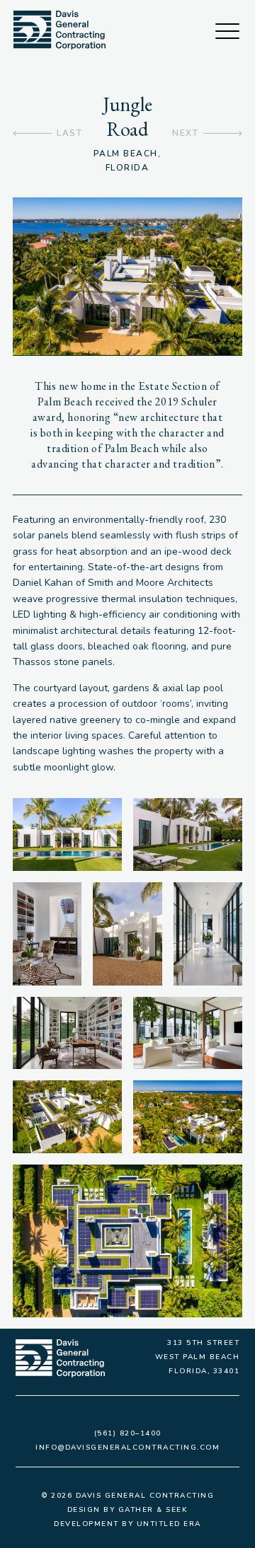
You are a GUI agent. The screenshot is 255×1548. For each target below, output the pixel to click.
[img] (59, 30)
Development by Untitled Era (127, 1524)
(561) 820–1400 (128, 1433)
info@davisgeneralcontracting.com (127, 1447)
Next (185, 133)
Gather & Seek (153, 1510)
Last (69, 133)
